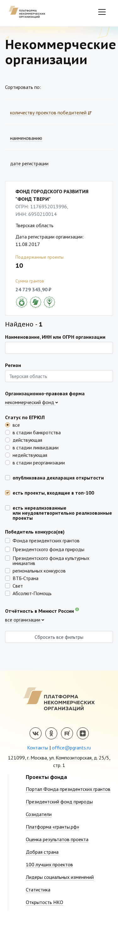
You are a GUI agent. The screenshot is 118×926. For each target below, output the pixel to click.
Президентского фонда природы (48, 549)
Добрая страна (42, 852)
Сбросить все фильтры (59, 637)
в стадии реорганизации (39, 462)
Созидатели (39, 814)
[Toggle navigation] (101, 12)
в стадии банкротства (37, 432)
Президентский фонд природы (59, 801)
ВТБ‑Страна (25, 578)
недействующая (30, 455)
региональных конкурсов (39, 570)
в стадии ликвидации (36, 447)
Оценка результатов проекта (57, 839)
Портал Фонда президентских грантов (68, 789)
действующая (27, 439)
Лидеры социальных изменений (60, 877)
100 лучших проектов (49, 864)
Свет (18, 585)
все (16, 424)
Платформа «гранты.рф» (52, 827)
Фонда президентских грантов (46, 540)
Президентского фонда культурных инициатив (51, 560)
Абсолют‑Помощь (32, 593)
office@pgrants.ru (71, 747)
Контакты (37, 747)
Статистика (38, 889)
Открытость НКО (44, 902)
